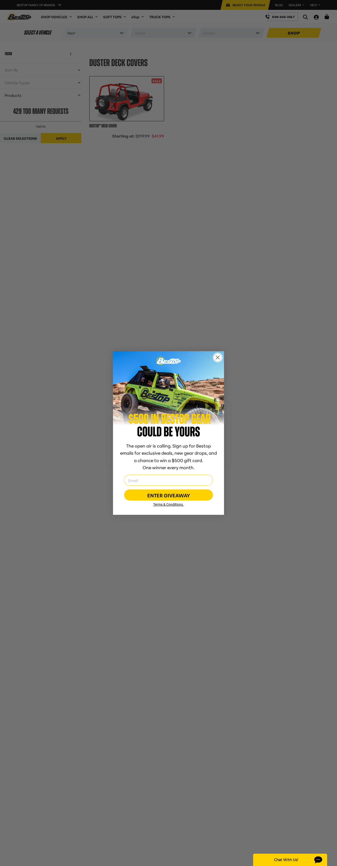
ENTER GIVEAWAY (168, 495)
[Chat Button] (290, 860)
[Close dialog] (217, 357)
